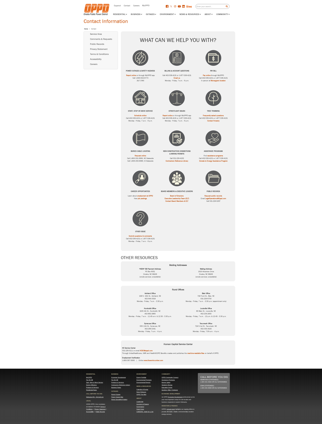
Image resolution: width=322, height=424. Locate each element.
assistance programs (215, 156)
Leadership (139, 401)
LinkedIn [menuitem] (184, 6)
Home (86, 29)
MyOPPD (145, 5)
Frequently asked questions (213, 115)
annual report (171, 409)
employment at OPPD (145, 196)
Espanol (117, 5)
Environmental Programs (144, 380)
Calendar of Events (142, 389)
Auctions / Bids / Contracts (170, 390)
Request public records (213, 196)
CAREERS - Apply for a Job (144, 411)
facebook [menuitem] (168, 6)
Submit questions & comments (140, 236)
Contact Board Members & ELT (176, 201)
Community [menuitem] (222, 14)
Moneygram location (218, 81)
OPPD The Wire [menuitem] (191, 6)
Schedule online (140, 115)
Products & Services (92, 387)
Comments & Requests (101, 39)
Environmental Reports (143, 382)
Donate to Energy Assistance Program (213, 161)
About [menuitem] (208, 14)
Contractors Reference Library (177, 161)
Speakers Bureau (167, 385)
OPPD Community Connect (170, 377)
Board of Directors (177, 196)
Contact (127, 5)
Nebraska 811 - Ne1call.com (95, 397)
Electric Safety (166, 382)
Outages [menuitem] (150, 14)
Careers (136, 5)
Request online (140, 156)
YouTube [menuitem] (180, 6)
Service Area (96, 34)
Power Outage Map (117, 397)
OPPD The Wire (141, 394)
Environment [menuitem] (167, 14)
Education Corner (167, 387)
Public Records (97, 44)
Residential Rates (91, 390)
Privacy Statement (99, 49)
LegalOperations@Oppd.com (215, 198)
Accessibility (95, 59)
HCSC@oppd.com (146, 351)
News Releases (141, 392)
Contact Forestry (213, 121)
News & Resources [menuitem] (189, 14)
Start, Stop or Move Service (94, 382)
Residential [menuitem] (119, 14)
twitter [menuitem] (172, 6)
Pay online (207, 75)
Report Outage (115, 394)
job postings (142, 198)
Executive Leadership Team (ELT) (177, 198)
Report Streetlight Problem (119, 399)
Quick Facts (140, 409)
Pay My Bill (89, 380)
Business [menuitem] (135, 14)
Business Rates (116, 387)
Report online (131, 75)
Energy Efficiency (91, 385)
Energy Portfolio (141, 377)
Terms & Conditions (99, 54)
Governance (140, 406)
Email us (177, 78)
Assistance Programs (168, 380)
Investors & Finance (142, 404)
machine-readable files (195, 353)
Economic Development (118, 377)
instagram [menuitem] (176, 6)
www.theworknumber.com (153, 360)
